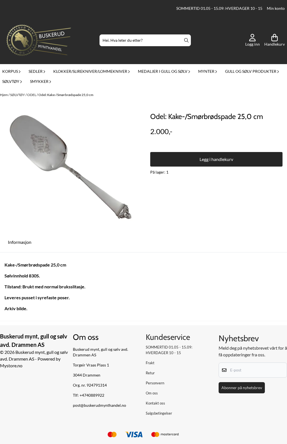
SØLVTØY (18, 95)
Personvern (155, 383)
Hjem (4, 95)
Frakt (150, 363)
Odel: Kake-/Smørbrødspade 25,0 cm (65, 95)
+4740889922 (92, 395)
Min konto (276, 8)
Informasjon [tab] (19, 242)
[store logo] (38, 40)
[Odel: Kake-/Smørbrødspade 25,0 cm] (70, 167)
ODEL (32, 95)
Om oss (152, 393)
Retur (150, 373)
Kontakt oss (155, 403)
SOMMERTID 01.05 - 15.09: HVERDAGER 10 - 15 (219, 8)
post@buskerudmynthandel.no (99, 405)
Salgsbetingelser (159, 413)
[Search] (186, 40)
